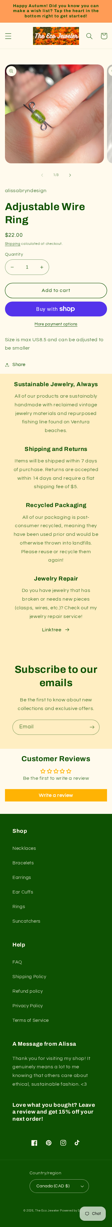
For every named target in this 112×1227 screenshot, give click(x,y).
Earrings (21, 877)
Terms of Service (30, 1020)
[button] (8, 36)
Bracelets (23, 863)
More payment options (56, 324)
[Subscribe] (92, 727)
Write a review (56, 795)
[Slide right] (70, 175)
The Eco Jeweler (47, 1210)
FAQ (17, 962)
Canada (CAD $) (52, 1186)
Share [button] (19, 364)
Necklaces (24, 848)
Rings (18, 906)
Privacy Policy (27, 1006)
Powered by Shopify (74, 1210)
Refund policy (27, 991)
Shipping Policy (29, 976)
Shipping (13, 243)
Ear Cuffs (22, 892)
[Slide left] (42, 175)
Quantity (14, 254)
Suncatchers (26, 921)
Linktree (52, 629)
